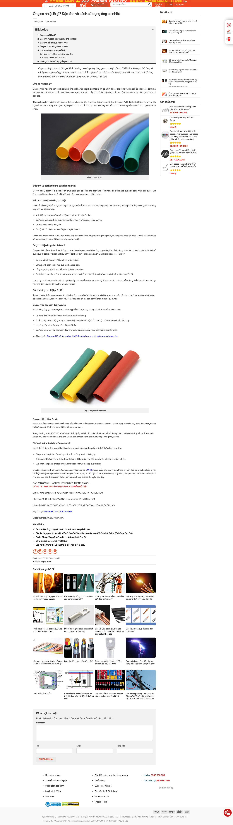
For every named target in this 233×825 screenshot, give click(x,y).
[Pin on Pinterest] (50, 551)
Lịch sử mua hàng (53, 775)
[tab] (166, 788)
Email (78, 746)
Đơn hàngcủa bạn (158, 5)
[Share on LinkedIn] (55, 551)
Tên (37, 746)
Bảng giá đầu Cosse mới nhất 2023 (51, 541)
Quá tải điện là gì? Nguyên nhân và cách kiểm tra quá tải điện (63, 529)
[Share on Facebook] (35, 551)
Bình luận (40, 723)
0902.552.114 (50, 511)
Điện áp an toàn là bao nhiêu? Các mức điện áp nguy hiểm (182, 61)
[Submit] (149, 5)
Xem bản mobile (102, 796)
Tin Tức (45, 558)
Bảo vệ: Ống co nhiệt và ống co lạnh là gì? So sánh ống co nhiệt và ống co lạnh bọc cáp (183, 82)
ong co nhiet (46, 561)
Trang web (121, 746)
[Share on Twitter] (40, 551)
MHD (89, 470)
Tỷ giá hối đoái (101, 802)
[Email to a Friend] (45, 551)
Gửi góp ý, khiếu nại (103, 786)
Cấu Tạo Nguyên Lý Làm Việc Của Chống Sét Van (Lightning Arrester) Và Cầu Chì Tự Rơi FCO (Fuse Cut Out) (84, 533)
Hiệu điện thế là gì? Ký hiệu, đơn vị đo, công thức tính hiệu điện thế (182, 51)
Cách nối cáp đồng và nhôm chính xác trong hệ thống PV (61, 537)
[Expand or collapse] (153, 29)
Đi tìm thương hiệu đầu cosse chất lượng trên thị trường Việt (183, 71)
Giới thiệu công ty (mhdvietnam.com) (111, 775)
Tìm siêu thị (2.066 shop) (106, 791)
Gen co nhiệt (54, 558)
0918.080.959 (65, 511)
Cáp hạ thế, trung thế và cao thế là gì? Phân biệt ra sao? (60, 545)
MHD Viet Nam (51, 22)
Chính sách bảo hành (54, 786)
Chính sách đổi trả (53, 791)
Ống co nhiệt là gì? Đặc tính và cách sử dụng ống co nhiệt (182, 95)
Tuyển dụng (100, 780)
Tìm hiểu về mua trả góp (56, 780)
